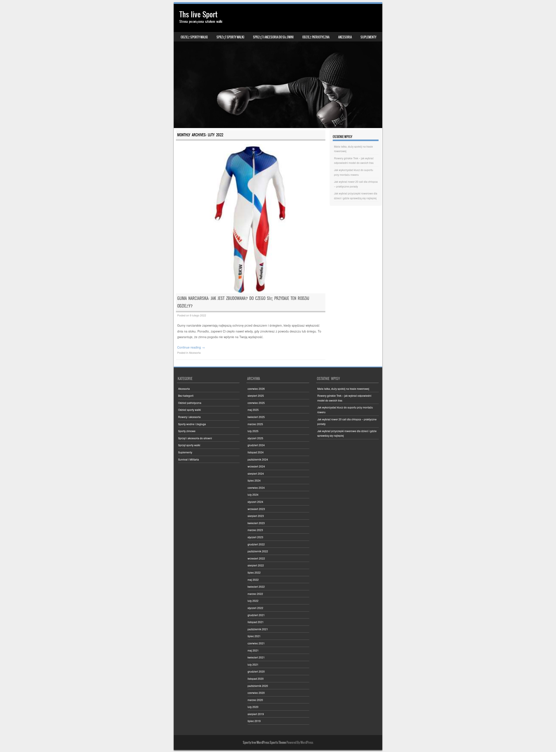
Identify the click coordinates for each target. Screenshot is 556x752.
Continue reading (191, 347)
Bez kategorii (186, 395)
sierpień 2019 (256, 714)
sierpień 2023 (256, 516)
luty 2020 (253, 707)
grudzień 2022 (256, 544)
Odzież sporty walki (194, 37)
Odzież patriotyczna (315, 37)
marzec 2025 (255, 424)
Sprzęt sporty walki (230, 37)
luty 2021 (253, 664)
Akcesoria (345, 37)
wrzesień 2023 (256, 509)
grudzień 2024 (256, 445)
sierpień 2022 (256, 565)
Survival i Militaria (188, 459)
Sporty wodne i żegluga (192, 424)
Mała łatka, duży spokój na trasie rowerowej (343, 388)
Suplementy (368, 37)
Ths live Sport (198, 14)
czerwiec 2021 (256, 643)
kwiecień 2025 (256, 417)
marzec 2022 (255, 594)
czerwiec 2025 (256, 403)
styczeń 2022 (255, 608)
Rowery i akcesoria (189, 417)
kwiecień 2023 (256, 523)
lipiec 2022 (254, 572)
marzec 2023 (255, 530)
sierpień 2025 (256, 395)
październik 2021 (258, 629)
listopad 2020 (256, 678)
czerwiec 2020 (256, 692)
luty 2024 (253, 494)
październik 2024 (258, 459)
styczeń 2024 (255, 502)
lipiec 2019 (254, 721)
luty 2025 (253, 431)
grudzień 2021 (256, 615)
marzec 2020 (255, 700)
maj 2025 (253, 409)
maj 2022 (253, 579)
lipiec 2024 (254, 480)
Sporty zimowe (186, 431)
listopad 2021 (256, 622)
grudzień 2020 (256, 671)
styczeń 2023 (255, 537)
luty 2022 (253, 600)
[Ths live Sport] (278, 66)
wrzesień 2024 (256, 466)
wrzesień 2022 (256, 558)
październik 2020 (258, 686)
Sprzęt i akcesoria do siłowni (273, 37)
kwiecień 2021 (256, 657)
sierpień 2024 (256, 473)
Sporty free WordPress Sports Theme (264, 742)
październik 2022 (258, 551)
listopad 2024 (256, 452)
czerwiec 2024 (256, 487)
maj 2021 (253, 650)
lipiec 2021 (254, 636)
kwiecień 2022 (256, 586)
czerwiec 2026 (256, 388)
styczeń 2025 (255, 438)
